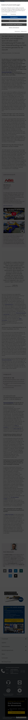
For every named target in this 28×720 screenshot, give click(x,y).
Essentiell (5, 14)
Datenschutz (24, 31)
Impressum (17, 31)
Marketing (13, 14)
